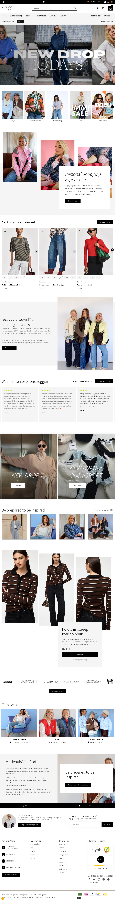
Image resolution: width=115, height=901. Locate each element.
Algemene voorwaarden (10, 897)
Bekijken (80, 654)
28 (54, 278)
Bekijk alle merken (57, 691)
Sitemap (61, 858)
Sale (19, 21)
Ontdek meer (73, 201)
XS (80, 278)
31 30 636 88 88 (11, 861)
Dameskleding (16, 16)
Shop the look (41, 16)
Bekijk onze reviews (104, 381)
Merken (29, 16)
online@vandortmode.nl (14, 867)
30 (67, 278)
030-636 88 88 (10, 855)
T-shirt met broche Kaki (11, 285)
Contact (61, 848)
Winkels (53, 16)
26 (42, 278)
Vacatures (62, 866)
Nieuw (4, 16)
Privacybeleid (23, 897)
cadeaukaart (63, 869)
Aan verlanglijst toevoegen (80, 660)
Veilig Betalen (63, 855)
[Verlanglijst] (103, 8)
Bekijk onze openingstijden (29, 825)
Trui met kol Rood (84, 285)
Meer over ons (9, 348)
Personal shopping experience (78, 785)
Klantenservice (8, 21)
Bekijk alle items (105, 222)
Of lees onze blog (93, 882)
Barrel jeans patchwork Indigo (51, 285)
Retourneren (63, 851)
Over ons (62, 844)
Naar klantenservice (11, 875)
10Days (63, 16)
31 (73, 278)
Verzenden (62, 862)
